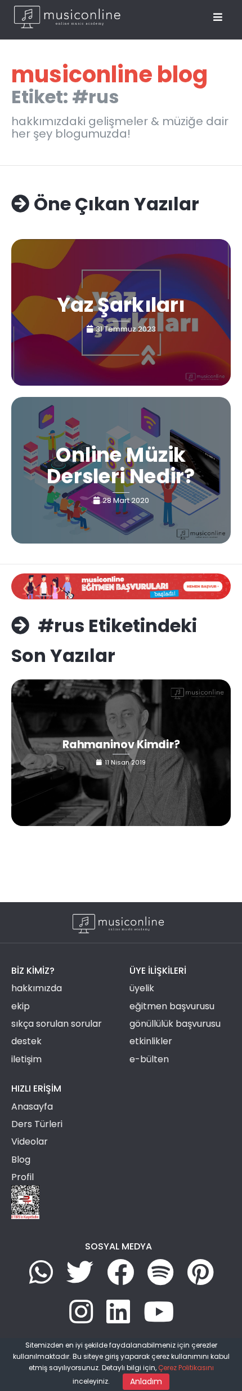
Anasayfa (32, 1106)
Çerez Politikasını (186, 1367)
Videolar (29, 1141)
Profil (22, 1177)
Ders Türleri (36, 1124)
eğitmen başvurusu (171, 1006)
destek (26, 1041)
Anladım (146, 1381)
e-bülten (149, 1059)
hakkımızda (36, 988)
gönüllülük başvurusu (175, 1023)
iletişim (26, 1059)
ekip (20, 1006)
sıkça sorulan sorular (56, 1023)
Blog (20, 1159)
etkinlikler (150, 1041)
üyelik (141, 988)
